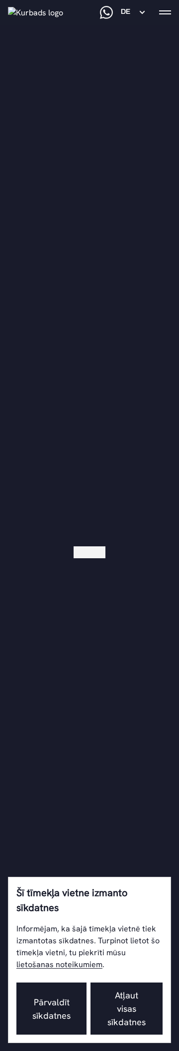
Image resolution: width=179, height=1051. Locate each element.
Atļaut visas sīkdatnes (126, 1008)
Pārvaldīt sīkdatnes (51, 1008)
